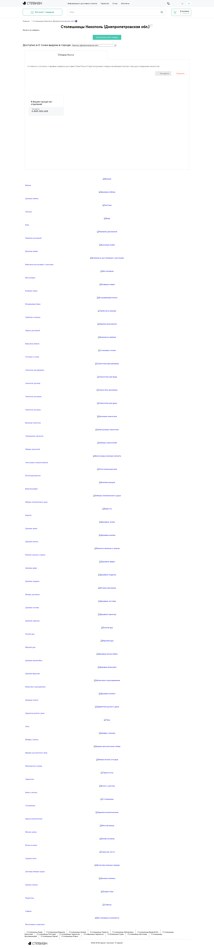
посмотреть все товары (107, 37)
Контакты (125, 3)
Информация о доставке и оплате (82, 3)
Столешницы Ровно (69, 936)
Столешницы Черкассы (94, 934)
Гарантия (105, 3)
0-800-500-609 (40, 111)
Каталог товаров (44, 12)
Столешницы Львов (49, 936)
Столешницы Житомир (137, 934)
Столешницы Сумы (115, 934)
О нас (115, 3)
